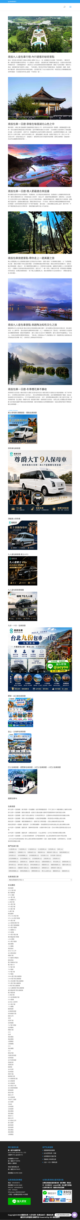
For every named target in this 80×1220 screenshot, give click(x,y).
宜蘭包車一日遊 (34, 862)
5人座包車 (13, 849)
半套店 (10, 1104)
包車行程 (10, 1020)
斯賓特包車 (66, 862)
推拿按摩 (10, 1009)
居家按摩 (10, 1125)
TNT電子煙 (11, 967)
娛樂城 (10, 1067)
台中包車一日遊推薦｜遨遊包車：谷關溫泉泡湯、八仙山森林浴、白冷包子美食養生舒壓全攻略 (36, 833)
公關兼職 (10, 1044)
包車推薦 (12, 852)
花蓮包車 (12, 868)
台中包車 (12, 855)
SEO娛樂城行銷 (12, 1078)
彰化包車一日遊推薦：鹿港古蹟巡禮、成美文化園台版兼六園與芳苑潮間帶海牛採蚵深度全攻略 (36, 812)
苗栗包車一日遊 (56, 868)
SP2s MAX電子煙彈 (14, 918)
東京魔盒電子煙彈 (13, 937)
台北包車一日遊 (55, 855)
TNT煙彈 (10, 969)
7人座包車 (22, 849)
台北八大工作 (12, 951)
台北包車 (44, 855)
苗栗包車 (45, 868)
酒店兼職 (10, 944)
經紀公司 (10, 1016)
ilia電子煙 (11, 911)
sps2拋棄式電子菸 (13, 923)
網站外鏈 (10, 1053)
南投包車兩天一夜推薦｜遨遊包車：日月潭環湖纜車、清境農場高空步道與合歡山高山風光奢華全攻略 (38, 824)
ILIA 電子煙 (11, 897)
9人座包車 (32, 849)
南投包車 (41, 852)
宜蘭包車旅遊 (46, 862)
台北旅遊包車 (37, 858)
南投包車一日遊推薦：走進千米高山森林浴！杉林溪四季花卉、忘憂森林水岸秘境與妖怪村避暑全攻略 (38, 815)
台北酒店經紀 (12, 953)
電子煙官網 (11, 993)
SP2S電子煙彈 (12, 927)
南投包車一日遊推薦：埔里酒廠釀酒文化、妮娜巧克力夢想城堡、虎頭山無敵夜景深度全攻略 (36, 821)
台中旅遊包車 (34, 855)
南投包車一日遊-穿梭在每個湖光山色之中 (31, 124)
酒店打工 (10, 1116)
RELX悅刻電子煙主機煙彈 (15, 981)
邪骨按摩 (10, 1090)
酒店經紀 (10, 948)
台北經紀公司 (12, 1120)
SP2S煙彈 (11, 932)
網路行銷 (10, 955)
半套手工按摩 (12, 1099)
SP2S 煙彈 (11, 895)
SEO (9, 1032)
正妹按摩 (10, 1106)
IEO (51, 1217)
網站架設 (10, 960)
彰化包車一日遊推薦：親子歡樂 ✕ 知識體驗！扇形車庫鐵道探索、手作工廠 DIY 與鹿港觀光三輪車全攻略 (40, 809)
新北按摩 (10, 1123)
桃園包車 (45, 865)
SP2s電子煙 (11, 920)
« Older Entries (13, 410)
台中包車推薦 (22, 855)
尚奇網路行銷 (12, 1013)
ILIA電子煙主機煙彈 (14, 985)
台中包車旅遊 (12, 1060)
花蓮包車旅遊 (35, 868)
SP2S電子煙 (11, 906)
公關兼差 (10, 1041)
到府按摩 (10, 888)
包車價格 (10, 1027)
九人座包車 (42, 849)
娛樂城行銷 (11, 1076)
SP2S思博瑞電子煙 (13, 997)
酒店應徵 (10, 1039)
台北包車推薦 (13, 858)
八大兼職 (10, 946)
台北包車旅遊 (25, 858)
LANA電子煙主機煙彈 (14, 979)
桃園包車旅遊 (55, 865)
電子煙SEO (11, 965)
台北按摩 (10, 1102)
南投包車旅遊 (64, 852)
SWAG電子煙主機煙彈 (14, 976)
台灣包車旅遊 (13, 862)
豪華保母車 (36, 871)
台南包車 (47, 858)
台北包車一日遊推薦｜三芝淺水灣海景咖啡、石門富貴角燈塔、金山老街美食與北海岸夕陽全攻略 (37, 836)
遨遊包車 (56, 871)
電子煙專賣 (11, 893)
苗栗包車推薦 (13, 871)
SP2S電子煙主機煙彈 (14, 983)
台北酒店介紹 (12, 1085)
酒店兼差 (10, 1037)
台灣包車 (56, 858)
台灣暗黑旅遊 (12, 1011)
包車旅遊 (22, 852)
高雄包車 (65, 871)
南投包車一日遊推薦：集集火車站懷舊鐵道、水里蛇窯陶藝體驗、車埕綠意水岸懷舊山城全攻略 (36, 818)
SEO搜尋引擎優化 (13, 958)
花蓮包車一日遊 (23, 868)
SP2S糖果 (11, 999)
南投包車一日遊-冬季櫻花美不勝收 (27, 389)
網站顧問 (10, 914)
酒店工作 (10, 1095)
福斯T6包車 (66, 865)
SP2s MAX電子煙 (13, 916)
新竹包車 (12, 865)
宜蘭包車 (23, 862)
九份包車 (51, 849)
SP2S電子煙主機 (13, 934)
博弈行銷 (10, 1074)
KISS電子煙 (11, 909)
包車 (60, 849)
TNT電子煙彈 (12, 1025)
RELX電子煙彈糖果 (13, 925)
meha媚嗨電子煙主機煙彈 (16, 988)
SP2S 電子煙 (12, 890)
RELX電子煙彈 (12, 941)
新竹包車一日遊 (23, 865)
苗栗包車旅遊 (25, 871)
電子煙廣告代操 (13, 962)
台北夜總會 (11, 1081)
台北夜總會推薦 (13, 1088)
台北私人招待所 (13, 1002)
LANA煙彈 (11, 939)
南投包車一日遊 (52, 852)
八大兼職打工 (12, 900)
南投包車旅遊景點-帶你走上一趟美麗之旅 (31, 258)
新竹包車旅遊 (35, 865)
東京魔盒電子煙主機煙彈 (15, 990)
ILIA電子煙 (11, 902)
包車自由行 (32, 852)
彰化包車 (56, 862)
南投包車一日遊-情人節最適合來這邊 (28, 191)
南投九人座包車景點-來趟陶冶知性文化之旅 (32, 324)
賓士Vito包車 (46, 871)
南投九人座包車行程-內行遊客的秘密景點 (31, 56)
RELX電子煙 (11, 904)
